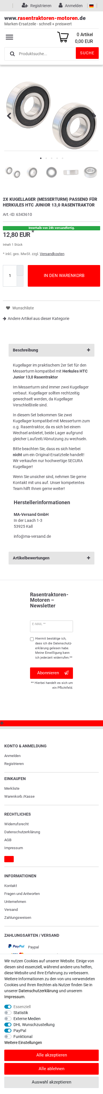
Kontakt (10, 886)
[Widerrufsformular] (9, 859)
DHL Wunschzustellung (34, 1024)
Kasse (29, 796)
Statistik (20, 1012)
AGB (7, 840)
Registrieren (14, 764)
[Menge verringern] (20, 281)
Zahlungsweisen (17, 917)
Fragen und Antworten (22, 894)
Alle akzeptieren (51, 1055)
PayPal (19, 1030)
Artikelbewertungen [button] (31, 558)
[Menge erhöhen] (20, 270)
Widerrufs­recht (16, 824)
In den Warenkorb (64, 275)
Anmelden (12, 756)
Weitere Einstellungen (23, 1042)
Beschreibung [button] (25, 350)
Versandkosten (52, 254)
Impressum (13, 848)
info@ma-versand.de (32, 536)
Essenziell (22, 1006)
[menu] (9, 37)
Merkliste (11, 788)
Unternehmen (15, 901)
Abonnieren (48, 672)
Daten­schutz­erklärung (22, 832)
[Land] (91, 5)
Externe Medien (27, 1018)
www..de (45, 20)
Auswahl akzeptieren (51, 1082)
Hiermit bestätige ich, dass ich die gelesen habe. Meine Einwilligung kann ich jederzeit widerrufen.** (53, 648)
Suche (87, 53)
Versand (11, 909)
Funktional (22, 1036)
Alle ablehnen (51, 1068)
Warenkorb (13, 796)
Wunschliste (22, 308)
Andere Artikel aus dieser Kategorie (38, 318)
